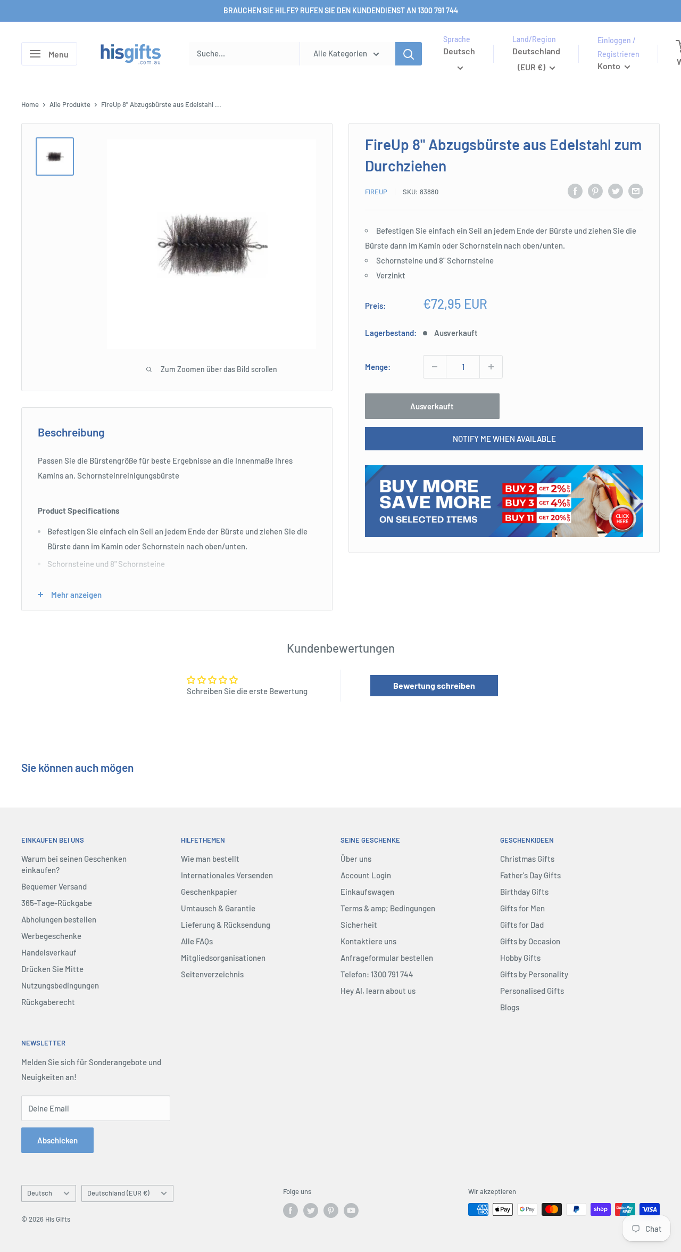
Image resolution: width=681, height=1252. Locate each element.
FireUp (376, 192)
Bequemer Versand (54, 886)
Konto (609, 66)
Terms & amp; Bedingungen (387, 908)
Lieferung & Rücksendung (225, 924)
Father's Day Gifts (530, 875)
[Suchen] (408, 53)
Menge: (378, 367)
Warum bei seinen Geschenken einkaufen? (74, 864)
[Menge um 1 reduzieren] (434, 367)
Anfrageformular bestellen (386, 957)
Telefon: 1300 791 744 (376, 974)
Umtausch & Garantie (218, 908)
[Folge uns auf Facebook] (290, 1210)
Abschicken (57, 1140)
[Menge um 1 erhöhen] (491, 367)
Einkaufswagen (367, 891)
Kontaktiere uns (368, 941)
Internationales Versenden (227, 875)
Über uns (355, 858)
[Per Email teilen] (635, 191)
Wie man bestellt (210, 858)
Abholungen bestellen (58, 919)
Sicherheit (358, 924)
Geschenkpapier (209, 891)
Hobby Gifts (520, 957)
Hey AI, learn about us (378, 990)
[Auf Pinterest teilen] (595, 191)
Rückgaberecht (48, 1002)
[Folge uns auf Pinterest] (330, 1210)
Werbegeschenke (51, 936)
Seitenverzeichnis (212, 974)
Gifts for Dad (522, 924)
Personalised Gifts (532, 990)
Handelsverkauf (49, 952)
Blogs (509, 1007)
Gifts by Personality (534, 974)
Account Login (365, 875)
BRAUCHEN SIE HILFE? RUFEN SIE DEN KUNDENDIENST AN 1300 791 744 (340, 10)
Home (30, 104)
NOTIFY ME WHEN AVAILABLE (504, 438)
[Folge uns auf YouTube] (351, 1210)
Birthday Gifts (524, 891)
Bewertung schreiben (434, 685)
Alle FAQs (197, 941)
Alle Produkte (69, 104)
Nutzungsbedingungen (60, 985)
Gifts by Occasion (530, 941)
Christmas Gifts (527, 858)
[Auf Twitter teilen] (615, 191)
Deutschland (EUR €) (118, 1193)
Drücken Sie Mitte (52, 969)
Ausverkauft (432, 406)
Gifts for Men (522, 908)
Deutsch (39, 1193)
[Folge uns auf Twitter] (310, 1210)
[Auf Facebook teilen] (575, 191)
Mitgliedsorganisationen (223, 957)
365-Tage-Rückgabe (56, 903)
